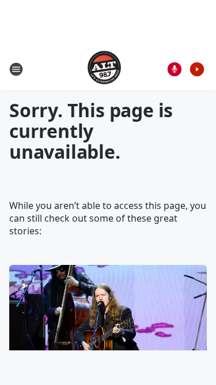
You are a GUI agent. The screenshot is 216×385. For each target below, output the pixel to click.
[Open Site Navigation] (16, 69)
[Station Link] (104, 69)
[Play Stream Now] (197, 69)
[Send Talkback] (174, 69)
